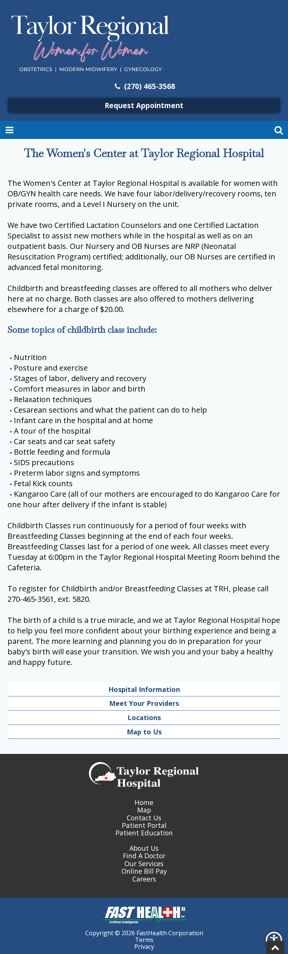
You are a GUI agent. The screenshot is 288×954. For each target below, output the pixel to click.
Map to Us (144, 731)
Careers (144, 878)
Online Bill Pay (144, 871)
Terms (144, 940)
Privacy (144, 946)
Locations (144, 717)
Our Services (144, 863)
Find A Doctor (144, 855)
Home (144, 802)
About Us (144, 848)
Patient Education (144, 832)
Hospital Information (144, 689)
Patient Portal (144, 825)
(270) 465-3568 (148, 86)
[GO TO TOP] (275, 947)
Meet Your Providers (144, 703)
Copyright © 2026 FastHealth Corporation (144, 933)
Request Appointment (144, 105)
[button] (274, 940)
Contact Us (144, 817)
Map (144, 809)
